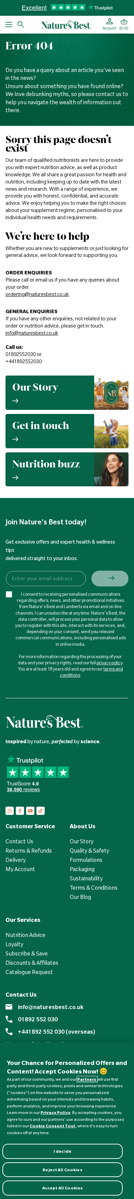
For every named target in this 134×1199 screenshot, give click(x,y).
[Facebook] (20, 811)
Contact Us (19, 841)
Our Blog (80, 896)
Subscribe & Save (26, 953)
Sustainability (86, 878)
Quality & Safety (89, 850)
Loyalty (14, 944)
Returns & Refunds (28, 850)
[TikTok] (40, 811)
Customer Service (30, 826)
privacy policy (109, 662)
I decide (62, 1151)
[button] (124, 24)
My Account (20, 869)
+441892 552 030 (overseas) (56, 1031)
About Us (83, 826)
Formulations (86, 859)
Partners (87, 1079)
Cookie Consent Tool (52, 1125)
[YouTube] (30, 811)
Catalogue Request (29, 972)
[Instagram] (9, 811)
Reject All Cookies (62, 1169)
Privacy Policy (55, 1112)
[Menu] (8, 24)
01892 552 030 (38, 1019)
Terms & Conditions (94, 887)
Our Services (23, 919)
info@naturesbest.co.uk (50, 1007)
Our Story (81, 841)
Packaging (82, 869)
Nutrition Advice (25, 934)
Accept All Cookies (62, 1187)
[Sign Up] (110, 578)
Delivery (15, 859)
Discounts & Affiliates (31, 962)
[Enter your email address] (45, 578)
